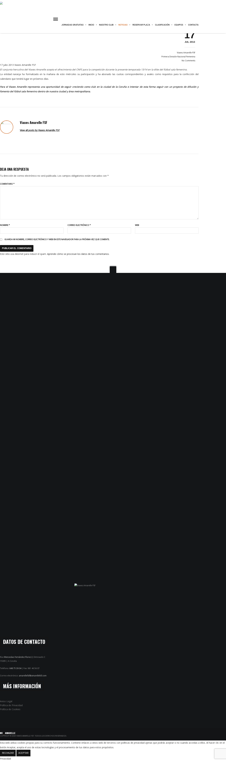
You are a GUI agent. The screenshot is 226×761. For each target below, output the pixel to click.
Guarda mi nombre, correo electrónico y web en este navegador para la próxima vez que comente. (57, 239)
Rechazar (8, 753)
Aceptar (23, 753)
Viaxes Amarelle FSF (186, 52)
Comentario (7, 183)
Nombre (5, 225)
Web (137, 225)
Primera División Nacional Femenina (178, 56)
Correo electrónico (79, 225)
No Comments (188, 60)
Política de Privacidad (11, 705)
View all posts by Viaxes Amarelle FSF (40, 130)
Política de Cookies (10, 709)
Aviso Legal (6, 701)
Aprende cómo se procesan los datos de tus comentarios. (78, 253)
